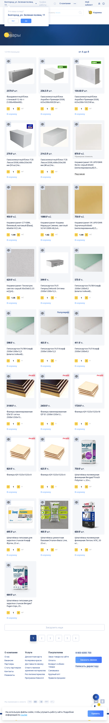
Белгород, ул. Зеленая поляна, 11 (19, 3)
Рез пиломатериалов (35, 674)
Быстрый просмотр (8, 61)
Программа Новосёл (34, 678)
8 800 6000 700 (83, 652)
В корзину (12, 114)
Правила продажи (56, 678)
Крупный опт (54, 674)
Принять (95, 713)
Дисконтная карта (33, 657)
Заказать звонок (88, 660)
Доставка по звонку (34, 664)
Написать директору (87, 666)
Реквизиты (10, 675)
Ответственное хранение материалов (35, 669)
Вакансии (9, 660)
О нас (7, 657)
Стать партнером (13, 668)
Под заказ (80, 174)
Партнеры (9, 664)
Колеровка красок (33, 660)
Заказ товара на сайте (58, 657)
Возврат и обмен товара (56, 665)
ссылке (23, 715)
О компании (65, 3)
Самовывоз (53, 670)
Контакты (9, 671)
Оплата (51, 660)
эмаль (57, 12)
